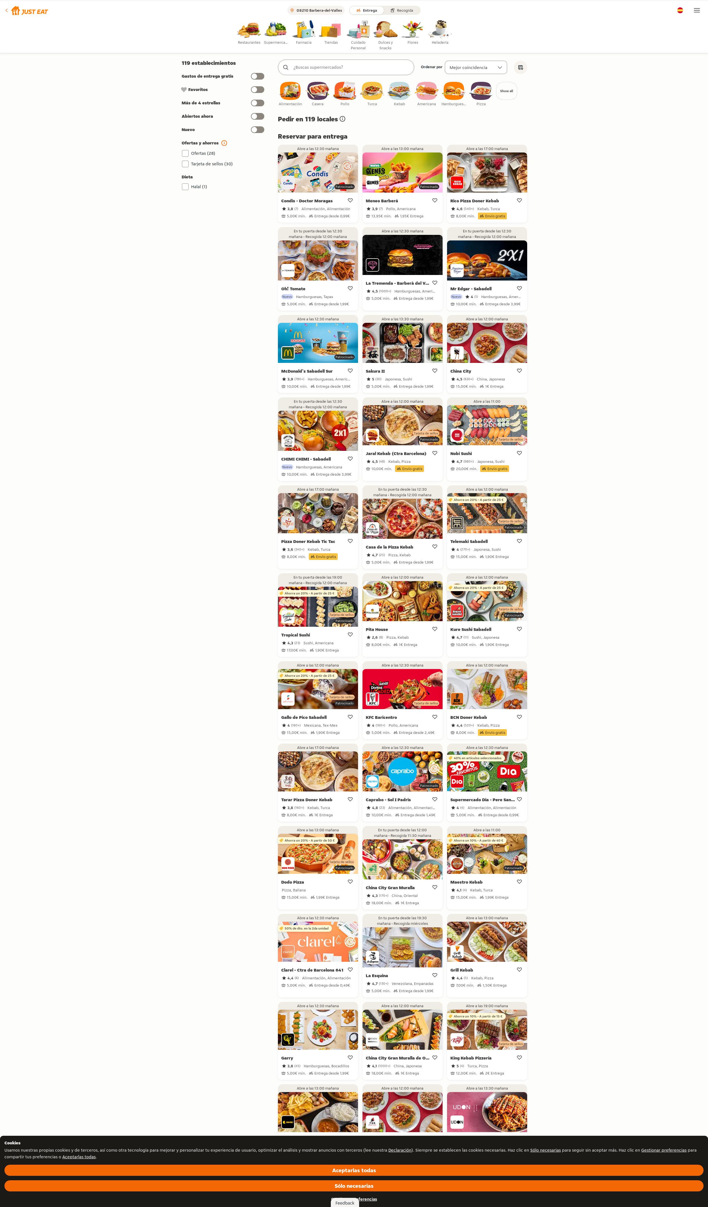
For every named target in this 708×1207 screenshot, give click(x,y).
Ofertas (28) (203, 153)
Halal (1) (199, 187)
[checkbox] (290, 94)
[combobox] (351, 67)
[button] (26, 10)
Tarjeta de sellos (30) (212, 164)
